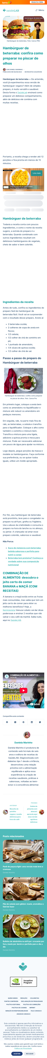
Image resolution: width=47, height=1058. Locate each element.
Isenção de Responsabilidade (16, 1011)
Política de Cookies (19, 1007)
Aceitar (17, 1054)
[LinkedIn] (32, 722)
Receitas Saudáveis (34, 72)
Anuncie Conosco (23, 1014)
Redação (23, 998)
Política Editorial (13, 1004)
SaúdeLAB (16, 620)
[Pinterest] (23, 722)
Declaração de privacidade (32, 1001)
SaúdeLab (22, 92)
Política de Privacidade (23, 1048)
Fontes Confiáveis (11, 1001)
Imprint (32, 1007)
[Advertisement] (23, 130)
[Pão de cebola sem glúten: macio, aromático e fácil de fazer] (23, 888)
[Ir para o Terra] (6, 2)
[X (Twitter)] (15, 722)
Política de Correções (31, 1004)
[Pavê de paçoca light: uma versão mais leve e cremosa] (23, 851)
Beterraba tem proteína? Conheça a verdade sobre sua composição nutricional (25, 561)
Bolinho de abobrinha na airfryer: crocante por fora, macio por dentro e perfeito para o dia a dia (23, 944)
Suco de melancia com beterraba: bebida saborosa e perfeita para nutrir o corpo (24, 551)
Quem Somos (13, 998)
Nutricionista (9, 610)
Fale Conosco (36, 1011)
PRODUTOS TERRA (37, 2)
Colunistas (34, 998)
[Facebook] (7, 722)
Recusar (29, 1054)
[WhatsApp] (40, 722)
